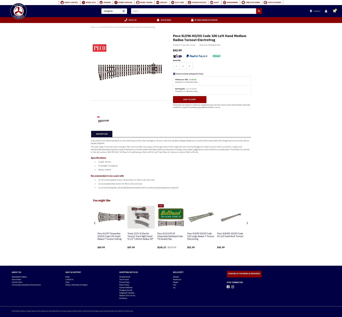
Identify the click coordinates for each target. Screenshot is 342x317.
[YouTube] (237, 286)
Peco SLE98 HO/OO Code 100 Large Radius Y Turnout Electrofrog (200, 236)
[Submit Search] (259, 11)
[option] (130, 20)
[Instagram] (232, 286)
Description (102, 134)
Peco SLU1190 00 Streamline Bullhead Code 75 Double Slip (170, 236)
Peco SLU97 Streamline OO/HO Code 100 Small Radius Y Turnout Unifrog (110, 236)
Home (93, 27)
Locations (316, 11)
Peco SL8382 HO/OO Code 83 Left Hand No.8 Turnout (230, 235)
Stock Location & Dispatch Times (189, 74)
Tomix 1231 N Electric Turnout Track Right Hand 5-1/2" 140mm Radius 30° (140, 236)
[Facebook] (228, 286)
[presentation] (95, 223)
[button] (114, 11)
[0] (334, 11)
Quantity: (177, 60)
